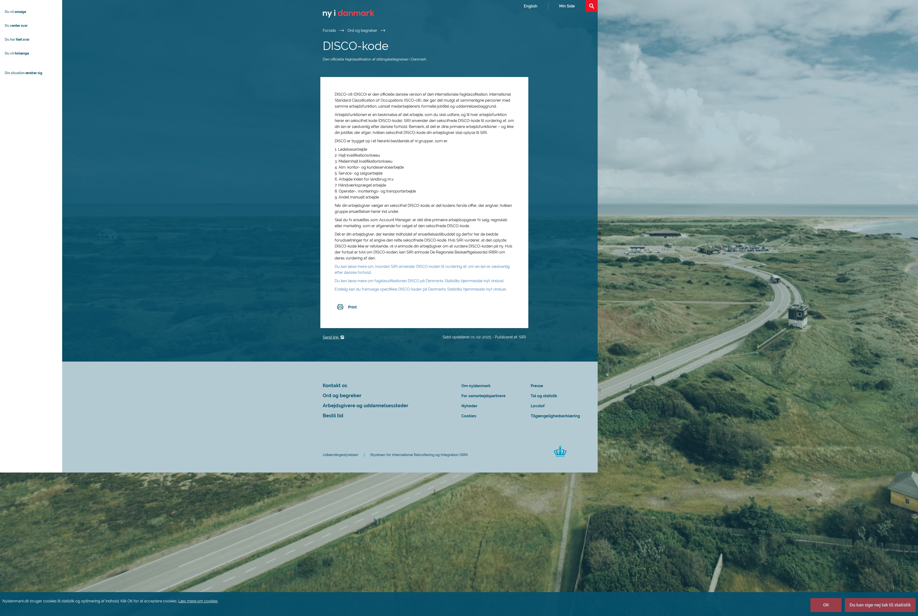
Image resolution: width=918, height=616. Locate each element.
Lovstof (538, 406)
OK (826, 604)
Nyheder (469, 406)
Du (16, 26)
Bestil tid (333, 415)
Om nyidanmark (476, 386)
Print (352, 307)
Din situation (23, 73)
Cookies (468, 416)
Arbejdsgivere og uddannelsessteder (365, 405)
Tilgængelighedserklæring (555, 416)
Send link (331, 337)
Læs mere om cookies (198, 601)
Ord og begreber (362, 30)
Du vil (15, 12)
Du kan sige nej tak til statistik (880, 604)
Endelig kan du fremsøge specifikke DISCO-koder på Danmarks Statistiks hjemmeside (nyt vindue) (420, 289)
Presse (537, 386)
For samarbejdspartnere (483, 396)
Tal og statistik (544, 396)
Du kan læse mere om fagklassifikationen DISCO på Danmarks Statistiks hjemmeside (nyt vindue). (420, 281)
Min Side (567, 6)
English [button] (530, 6)
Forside (330, 30)
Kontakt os (335, 385)
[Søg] (592, 6)
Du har (17, 39)
